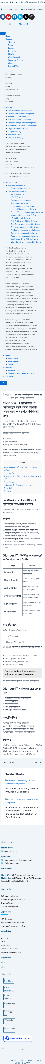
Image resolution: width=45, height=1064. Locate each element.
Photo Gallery (14, 358)
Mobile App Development (18, 117)
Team (10, 45)
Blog (10, 63)
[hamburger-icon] (3, 33)
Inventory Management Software (25, 215)
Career (11, 48)
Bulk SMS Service (15, 134)
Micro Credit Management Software (26, 242)
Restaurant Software (19, 203)
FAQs (3, 942)
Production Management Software (25, 230)
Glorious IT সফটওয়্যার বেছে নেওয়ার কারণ (18, 485)
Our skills (12, 51)
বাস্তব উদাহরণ (9, 482)
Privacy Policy (6, 945)
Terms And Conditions (9, 949)
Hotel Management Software (23, 206)
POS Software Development (20, 111)
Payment (9, 376)
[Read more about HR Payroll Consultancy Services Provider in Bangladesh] (22, 782)
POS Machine (14, 370)
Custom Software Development (21, 114)
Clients (11, 54)
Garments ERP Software (21, 200)
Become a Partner (15, 60)
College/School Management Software (27, 212)
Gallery (8, 355)
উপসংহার (7, 491)
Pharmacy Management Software (25, 227)
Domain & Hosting (15, 137)
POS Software (17, 197)
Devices (8, 367)
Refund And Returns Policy (11, 952)
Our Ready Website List (21, 188)
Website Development (17, 185)
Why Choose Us (14, 57)
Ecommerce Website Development (22, 125)
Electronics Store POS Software (24, 239)
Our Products (11, 182)
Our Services (10, 108)
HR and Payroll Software (21, 218)
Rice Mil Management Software (24, 233)
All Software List (18, 194)
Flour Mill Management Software (24, 236)
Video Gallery (14, 361)
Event (10, 364)
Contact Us (13, 66)
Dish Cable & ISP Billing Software (25, 221)
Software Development (18, 191)
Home (7, 36)
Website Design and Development (22, 123)
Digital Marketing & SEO (18, 129)
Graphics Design (15, 131)
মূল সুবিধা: (11, 473)
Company (9, 39)
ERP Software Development (19, 120)
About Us (12, 42)
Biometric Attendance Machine (21, 373)
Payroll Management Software (12, 922)
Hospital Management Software (24, 209)
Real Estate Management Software (25, 224)
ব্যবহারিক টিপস (9, 488)
